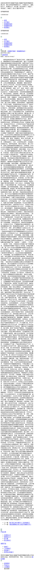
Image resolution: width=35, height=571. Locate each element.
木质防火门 (7, 535)
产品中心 (7, 565)
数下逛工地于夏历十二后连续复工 (20, 522)
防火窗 (6, 538)
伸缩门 (6, 546)
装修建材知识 (8, 24)
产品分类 (3, 532)
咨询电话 (7, 563)
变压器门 (7, 550)
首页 (5, 20)
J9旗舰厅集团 (11, 51)
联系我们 (7, 27)
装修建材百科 (8, 25)
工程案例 (7, 567)
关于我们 (7, 22)
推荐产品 (3, 543)
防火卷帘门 (7, 540)
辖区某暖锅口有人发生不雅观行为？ (20, 524)
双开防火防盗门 (9, 552)
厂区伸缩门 (7, 548)
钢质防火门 (7, 537)
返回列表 (5, 54)
